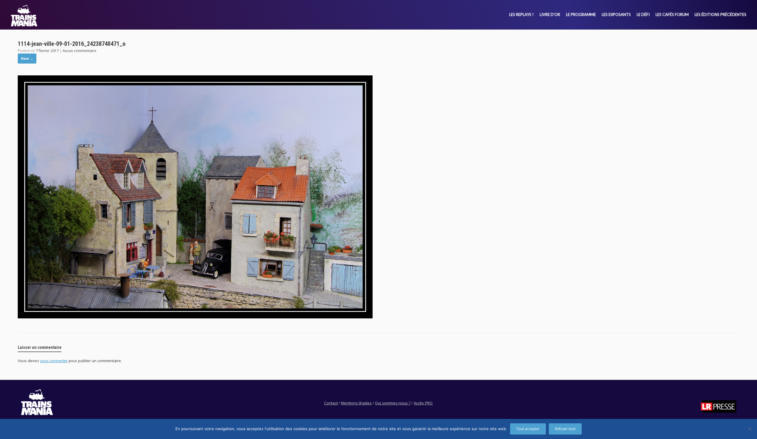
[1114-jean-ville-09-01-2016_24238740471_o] (195, 316)
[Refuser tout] (750, 429)
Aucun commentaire (79, 50)
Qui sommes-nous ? (392, 403)
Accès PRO (423, 403)
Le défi (643, 14)
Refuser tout (565, 428)
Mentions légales (356, 403)
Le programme (581, 14)
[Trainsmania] (24, 15)
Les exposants (616, 14)
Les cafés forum (672, 14)
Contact (331, 403)
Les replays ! (521, 14)
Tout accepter (528, 428)
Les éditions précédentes (720, 14)
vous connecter (54, 360)
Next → (27, 58)
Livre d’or (550, 14)
